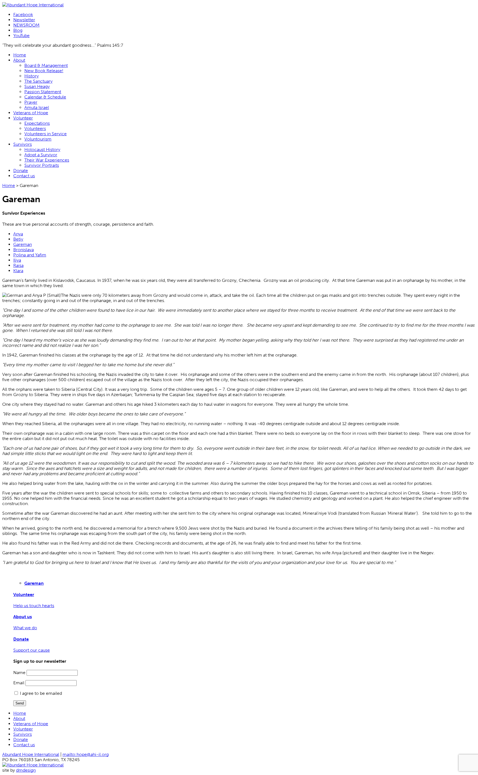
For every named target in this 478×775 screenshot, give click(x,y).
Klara (18, 270)
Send (19, 703)
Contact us (24, 175)
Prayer (30, 102)
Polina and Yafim (29, 255)
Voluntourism (37, 139)
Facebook (23, 14)
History (31, 76)
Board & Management (46, 65)
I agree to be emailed (41, 693)
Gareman (22, 244)
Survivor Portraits (41, 165)
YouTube (21, 35)
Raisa (18, 265)
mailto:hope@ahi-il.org (86, 754)
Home (19, 55)
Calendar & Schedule (45, 97)
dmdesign (26, 770)
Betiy (18, 239)
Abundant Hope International (30, 754)
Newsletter (24, 19)
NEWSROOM (26, 25)
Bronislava (23, 249)
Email (18, 682)
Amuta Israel (36, 107)
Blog (17, 30)
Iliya (17, 260)
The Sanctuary (38, 81)
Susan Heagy (37, 86)
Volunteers (35, 128)
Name (19, 672)
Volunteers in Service (45, 133)
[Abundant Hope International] (33, 4)
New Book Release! (43, 70)
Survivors (22, 144)
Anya (18, 233)
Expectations (37, 123)
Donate (20, 170)
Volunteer (23, 118)
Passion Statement (42, 91)
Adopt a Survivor (40, 154)
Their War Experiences (46, 160)
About (19, 60)
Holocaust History (42, 149)
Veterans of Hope (30, 112)
